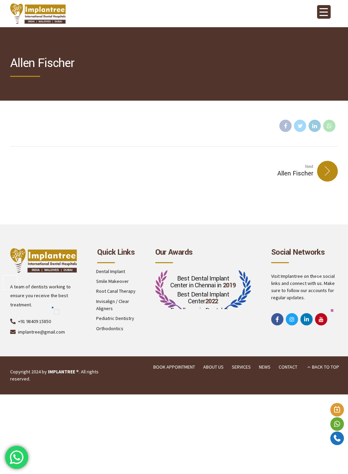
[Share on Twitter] (300, 126)
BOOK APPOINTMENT (174, 367)
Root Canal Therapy (116, 291)
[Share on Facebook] (285, 126)
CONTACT (288, 367)
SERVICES (241, 367)
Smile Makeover (112, 281)
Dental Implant (110, 271)
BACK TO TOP (325, 367)
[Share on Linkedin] (315, 126)
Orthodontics (109, 328)
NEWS (265, 367)
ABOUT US (213, 367)
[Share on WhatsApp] (329, 126)
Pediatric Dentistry (115, 318)
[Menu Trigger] (324, 12)
